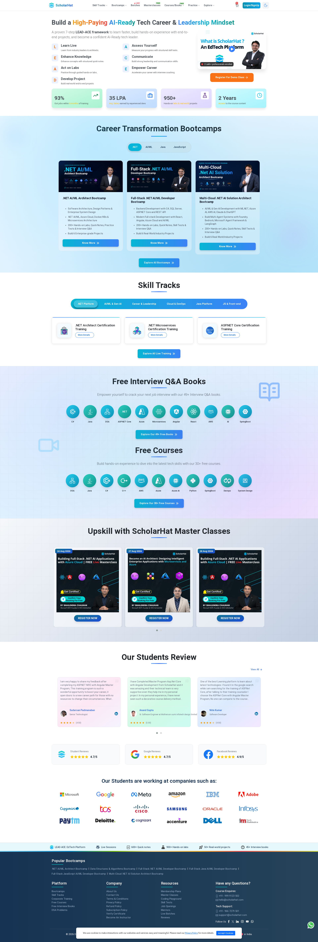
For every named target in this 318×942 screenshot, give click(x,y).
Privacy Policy (113, 902)
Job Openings (168, 906)
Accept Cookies (225, 933)
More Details (84, 335)
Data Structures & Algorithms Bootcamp (112, 868)
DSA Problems (59, 910)
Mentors (165, 910)
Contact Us (112, 894)
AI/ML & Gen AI (113, 304)
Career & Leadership (144, 304)
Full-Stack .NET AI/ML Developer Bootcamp (162, 868)
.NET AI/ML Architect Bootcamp (69, 868)
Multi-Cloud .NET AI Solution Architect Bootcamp (136, 873)
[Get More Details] (91, 176)
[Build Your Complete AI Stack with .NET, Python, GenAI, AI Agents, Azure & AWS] (159, 581)
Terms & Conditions (117, 898)
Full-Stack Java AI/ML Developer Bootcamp (213, 868)
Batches (135, 5)
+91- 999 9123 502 (228, 895)
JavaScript (179, 147)
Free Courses (59, 902)
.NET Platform (86, 304)
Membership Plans (171, 891)
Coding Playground (171, 898)
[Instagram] (243, 921)
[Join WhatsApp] (253, 921)
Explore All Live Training (157, 353)
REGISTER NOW (87, 618)
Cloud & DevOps (176, 304)
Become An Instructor (118, 917)
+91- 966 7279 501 (228, 911)
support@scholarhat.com (232, 915)
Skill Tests (166, 902)
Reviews (165, 917)
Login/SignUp (251, 5)
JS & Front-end (232, 304)
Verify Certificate (115, 913)
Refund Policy (113, 906)
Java (162, 147)
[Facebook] (229, 921)
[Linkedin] (238, 921)
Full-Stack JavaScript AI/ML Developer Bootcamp (79, 873)
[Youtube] (248, 921)
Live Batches (168, 913)
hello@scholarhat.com (230, 899)
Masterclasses (152, 5)
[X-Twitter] (233, 921)
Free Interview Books (63, 906)
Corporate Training (62, 898)
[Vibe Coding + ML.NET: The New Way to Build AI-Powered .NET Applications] (87, 581)
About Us (111, 891)
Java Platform (204, 304)
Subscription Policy (116, 910)
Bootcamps (58, 891)
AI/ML (149, 147)
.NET (135, 147)
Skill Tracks (58, 894)
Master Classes (169, 894)
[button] (157, 630)
